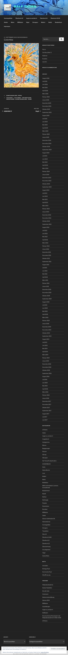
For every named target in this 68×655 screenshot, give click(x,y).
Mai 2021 (44, 274)
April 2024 (45, 165)
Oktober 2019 (46, 333)
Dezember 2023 (46, 177)
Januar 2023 (45, 211)
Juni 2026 (45, 84)
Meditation (45, 482)
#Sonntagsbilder (21, 99)
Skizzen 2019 (46, 600)
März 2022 (45, 243)
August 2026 (45, 78)
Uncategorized (46, 549)
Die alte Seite (45, 591)
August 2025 (45, 115)
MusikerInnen (46, 490)
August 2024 (45, 152)
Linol (43, 473)
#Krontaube (10, 99)
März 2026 (45, 93)
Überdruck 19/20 (55, 18)
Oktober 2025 (46, 109)
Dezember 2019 (46, 326)
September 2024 (46, 149)
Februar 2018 (46, 395)
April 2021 (45, 277)
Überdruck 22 (19, 18)
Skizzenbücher (46, 521)
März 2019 (45, 354)
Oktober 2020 (46, 295)
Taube (30, 99)
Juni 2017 (44, 420)
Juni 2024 (45, 159)
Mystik (44, 493)
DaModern (45, 612)
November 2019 (46, 330)
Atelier (6, 22)
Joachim (44, 61)
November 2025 (46, 106)
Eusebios (44, 58)
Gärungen (45, 457)
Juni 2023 (45, 196)
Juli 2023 (44, 193)
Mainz (12, 22)
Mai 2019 (44, 348)
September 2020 (47, 298)
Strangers (35, 22)
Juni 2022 (45, 233)
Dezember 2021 (46, 252)
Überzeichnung (46, 546)
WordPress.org (46, 575)
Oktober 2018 (46, 370)
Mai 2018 (44, 385)
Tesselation (45, 531)
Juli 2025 (44, 118)
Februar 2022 (46, 246)
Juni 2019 (45, 345)
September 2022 (46, 224)
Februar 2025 (46, 134)
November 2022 (46, 218)
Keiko (43, 467)
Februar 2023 (46, 208)
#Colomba (17, 97)
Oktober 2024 (46, 146)
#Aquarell (10, 97)
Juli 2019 (44, 342)
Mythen (44, 497)
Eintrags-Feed (46, 568)
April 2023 (45, 202)
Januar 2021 (45, 286)
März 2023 (45, 205)
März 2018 (45, 392)
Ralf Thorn (25, 6)
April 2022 (45, 239)
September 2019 (46, 336)
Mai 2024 (45, 162)
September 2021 (46, 261)
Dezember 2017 (46, 401)
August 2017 (45, 413)
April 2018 (45, 389)
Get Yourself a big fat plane (49, 460)
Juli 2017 (44, 417)
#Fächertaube (26, 97)
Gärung (44, 454)
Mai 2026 (45, 87)
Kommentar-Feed (47, 572)
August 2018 (45, 376)
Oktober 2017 (46, 407)
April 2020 (45, 314)
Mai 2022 (44, 236)
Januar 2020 (45, 323)
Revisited (44, 509)
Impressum (7, 26)
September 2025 (46, 112)
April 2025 (45, 128)
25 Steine (44, 429)
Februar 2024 (46, 171)
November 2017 (46, 404)
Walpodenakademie (47, 584)
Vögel (27, 22)
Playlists (44, 503)
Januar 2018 (45, 398)
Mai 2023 (45, 199)
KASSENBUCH (46, 464)
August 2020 (45, 302)
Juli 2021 (44, 267)
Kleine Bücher (46, 470)
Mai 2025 (45, 124)
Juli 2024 (44, 156)
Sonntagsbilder (8, 18)
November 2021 (46, 255)
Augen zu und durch (31, 18)
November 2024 (46, 143)
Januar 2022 (45, 249)
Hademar (44, 55)
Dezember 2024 (46, 140)
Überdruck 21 (44, 18)
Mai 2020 (45, 311)
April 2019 (45, 351)
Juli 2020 (44, 305)
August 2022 (45, 227)
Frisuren (44, 451)
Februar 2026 (46, 97)
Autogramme (46, 442)
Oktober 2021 (46, 258)
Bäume (44, 445)
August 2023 (45, 190)
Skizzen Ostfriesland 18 (48, 518)
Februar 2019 (46, 358)
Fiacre (44, 49)
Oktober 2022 (46, 221)
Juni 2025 (45, 121)
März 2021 (45, 280)
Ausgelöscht (45, 439)
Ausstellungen (46, 606)
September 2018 (46, 373)
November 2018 (46, 367)
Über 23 (44, 534)
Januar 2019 (45, 361)
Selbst (50, 22)
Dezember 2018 (46, 364)
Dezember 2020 (46, 289)
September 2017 (46, 410)
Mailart (43, 22)
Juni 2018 (45, 382)
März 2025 (45, 131)
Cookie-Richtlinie (45, 652)
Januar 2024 (45, 174)
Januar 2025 (45, 137)
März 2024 (45, 168)
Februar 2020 (46, 320)
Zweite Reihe (45, 556)
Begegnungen (46, 448)
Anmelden (45, 565)
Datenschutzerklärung (48, 597)
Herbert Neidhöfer (47, 588)
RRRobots (20, 22)
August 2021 (45, 264)
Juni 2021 (44, 271)
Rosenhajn (23, 37)
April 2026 (45, 90)
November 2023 (46, 180)
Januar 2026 (45, 100)
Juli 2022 (44, 230)
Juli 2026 (44, 81)
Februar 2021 (45, 283)
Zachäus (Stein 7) (47, 52)
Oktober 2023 (46, 184)
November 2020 (46, 292)
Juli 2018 (44, 379)
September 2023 (46, 187)
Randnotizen (58, 22)
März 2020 (45, 317)
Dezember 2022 (46, 215)
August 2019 (45, 339)
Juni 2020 (45, 308)
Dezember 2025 (46, 103)
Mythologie (45, 500)
